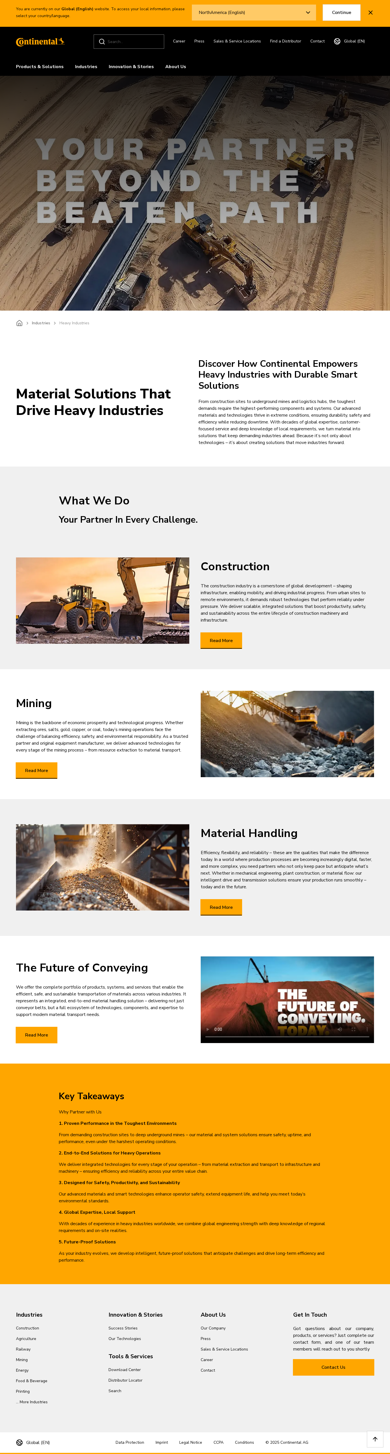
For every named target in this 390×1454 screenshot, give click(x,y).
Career (179, 41)
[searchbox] (130, 42)
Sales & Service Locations (237, 41)
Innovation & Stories (131, 67)
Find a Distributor (285, 41)
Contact (317, 41)
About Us (175, 67)
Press (199, 41)
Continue (341, 12)
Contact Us (333, 1367)
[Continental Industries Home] (39, 42)
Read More (221, 641)
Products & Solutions (40, 67)
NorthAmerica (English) (222, 12)
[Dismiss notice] (370, 12)
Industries (86, 67)
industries (41, 323)
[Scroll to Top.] (375, 1439)
